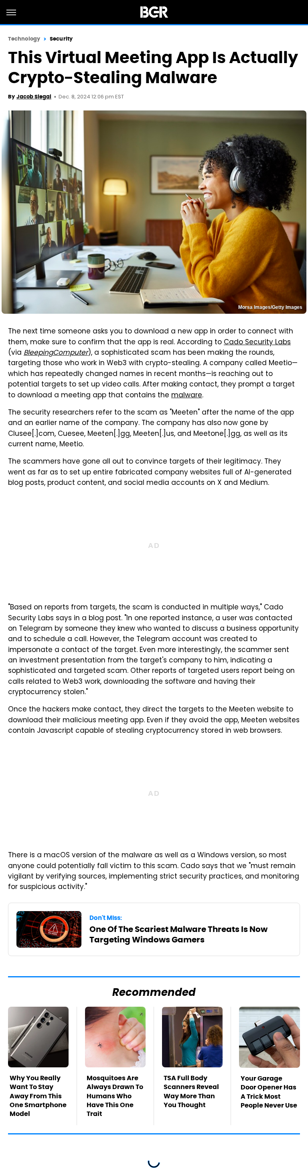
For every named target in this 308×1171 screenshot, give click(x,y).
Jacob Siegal (33, 96)
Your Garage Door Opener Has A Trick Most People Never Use (269, 1092)
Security (61, 38)
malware (186, 395)
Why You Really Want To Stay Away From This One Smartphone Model (38, 1096)
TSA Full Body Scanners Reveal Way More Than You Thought (191, 1091)
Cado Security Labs (257, 342)
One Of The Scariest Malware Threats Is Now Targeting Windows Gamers (178, 934)
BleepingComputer (56, 353)
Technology (24, 38)
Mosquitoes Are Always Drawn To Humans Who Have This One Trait (115, 1096)
